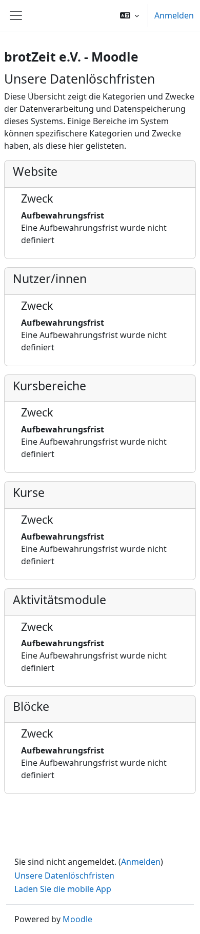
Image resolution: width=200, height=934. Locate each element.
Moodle (77, 919)
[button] (129, 15)
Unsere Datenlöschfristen (64, 875)
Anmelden (174, 15)
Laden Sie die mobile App (62, 889)
